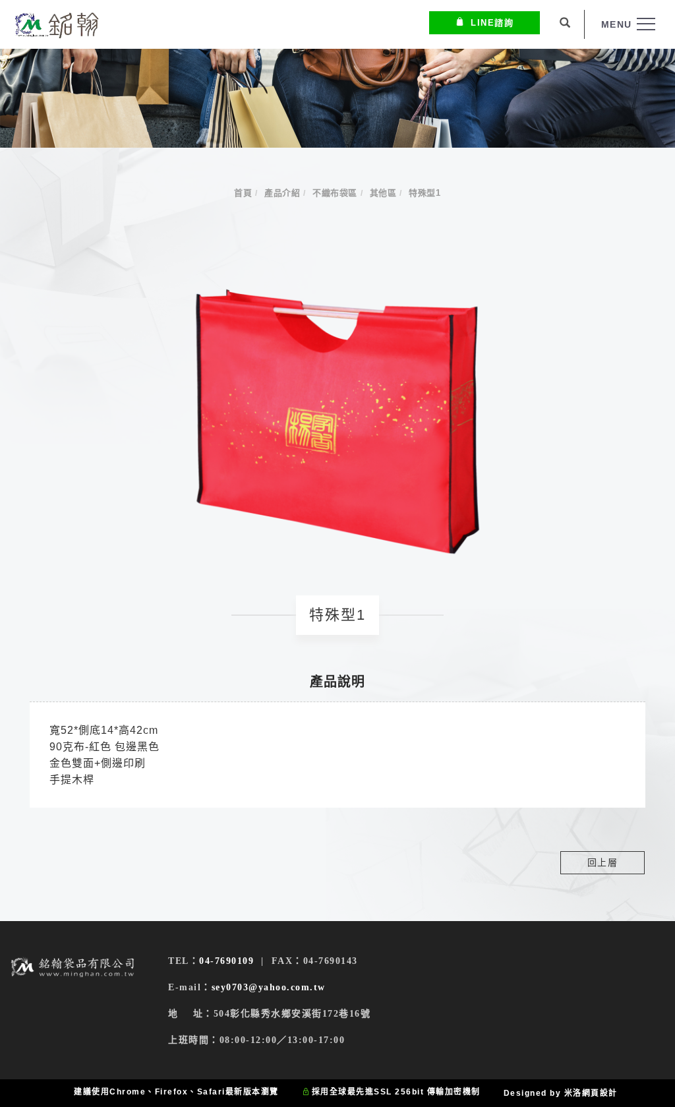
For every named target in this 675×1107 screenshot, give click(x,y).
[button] (565, 24)
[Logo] (56, 24)
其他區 (383, 193)
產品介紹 (282, 193)
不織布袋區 (334, 193)
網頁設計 (600, 1093)
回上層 (602, 862)
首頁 (243, 193)
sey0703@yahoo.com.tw (269, 987)
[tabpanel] (337, 98)
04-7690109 (226, 961)
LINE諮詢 (492, 23)
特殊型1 (424, 193)
